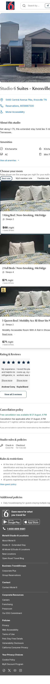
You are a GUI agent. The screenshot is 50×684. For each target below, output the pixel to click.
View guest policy (8, 484)
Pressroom (7, 609)
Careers (6, 600)
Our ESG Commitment (12, 613)
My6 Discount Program (12, 664)
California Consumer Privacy (15, 647)
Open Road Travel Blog (13, 558)
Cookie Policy (8, 660)
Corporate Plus (9, 571)
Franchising (7, 604)
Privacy (5, 625)
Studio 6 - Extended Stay (14, 545)
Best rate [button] (6, 178)
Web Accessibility (10, 630)
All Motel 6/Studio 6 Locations (16, 549)
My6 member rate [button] (24, 178)
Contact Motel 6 (9, 587)
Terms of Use (8, 634)
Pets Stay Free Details (12, 638)
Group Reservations (11, 575)
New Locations (9, 554)
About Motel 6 (8, 540)
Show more (7, 380)
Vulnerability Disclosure (13, 643)
